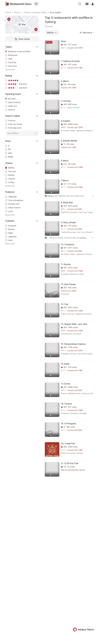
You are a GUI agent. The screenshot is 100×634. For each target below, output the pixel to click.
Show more (10, 70)
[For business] (36, 4)
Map (24, 24)
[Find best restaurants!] (18, 4)
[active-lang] (87, 4)
